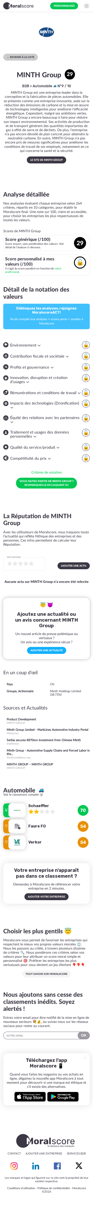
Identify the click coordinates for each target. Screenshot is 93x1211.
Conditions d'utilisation (21, 1188)
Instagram (14, 1166)
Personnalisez (64, 6)
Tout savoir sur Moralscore (46, 974)
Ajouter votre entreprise (46, 896)
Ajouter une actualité (46, 650)
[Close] (85, 1058)
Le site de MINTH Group (46, 160)
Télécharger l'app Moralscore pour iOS (30, 1097)
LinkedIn (35, 1166)
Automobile (43, 86)
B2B (25, 86)
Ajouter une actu (73, 565)
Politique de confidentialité (53, 1188)
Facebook (57, 1166)
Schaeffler (38, 805)
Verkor (35, 842)
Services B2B (76, 1153)
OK (83, 1035)
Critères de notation (46, 472)
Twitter (78, 1166)
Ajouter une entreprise (44, 1153)
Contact (14, 1153)
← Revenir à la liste (20, 57)
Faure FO (37, 826)
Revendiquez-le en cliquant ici (46, 482)
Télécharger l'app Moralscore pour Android (63, 1097)
